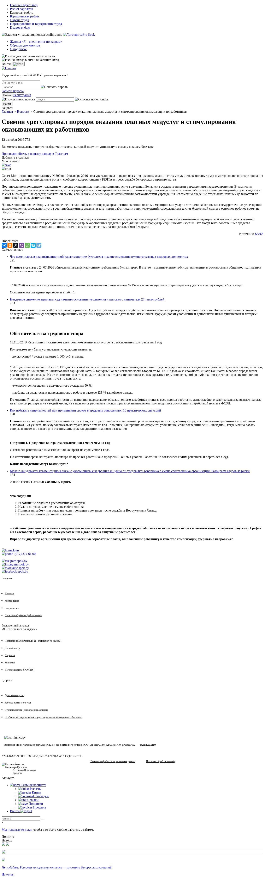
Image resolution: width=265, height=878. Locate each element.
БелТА (259, 234)
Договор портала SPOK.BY (19, 669)
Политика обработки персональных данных (112, 761)
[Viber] (21, 245)
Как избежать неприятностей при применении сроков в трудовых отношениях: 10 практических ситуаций (85, 410)
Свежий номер (12, 648)
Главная (7, 111)
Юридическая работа (25, 16)
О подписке (18, 49)
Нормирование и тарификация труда (36, 24)
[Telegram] (38, 245)
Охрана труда (19, 20)
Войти (7, 95)
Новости (23, 111)
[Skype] (33, 245)
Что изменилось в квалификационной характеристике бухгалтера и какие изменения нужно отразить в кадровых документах (99, 256)
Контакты (10, 662)
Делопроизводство (14, 695)
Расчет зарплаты (21, 9)
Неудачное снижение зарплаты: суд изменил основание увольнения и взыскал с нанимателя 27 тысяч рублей (87, 299)
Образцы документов (25, 45)
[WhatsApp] (27, 245)
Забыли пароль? (13, 91)
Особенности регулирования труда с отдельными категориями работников (43, 717)
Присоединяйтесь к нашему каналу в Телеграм (35, 153)
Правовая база (20, 27)
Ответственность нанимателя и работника (26, 709)
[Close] (18, 64)
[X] (15, 245)
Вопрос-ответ (12, 608)
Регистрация (22, 95)
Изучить (7, 874)
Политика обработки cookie (160, 761)
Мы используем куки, (17, 829)
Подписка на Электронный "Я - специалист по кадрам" (33, 640)
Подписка (10, 655)
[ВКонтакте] (4, 245)
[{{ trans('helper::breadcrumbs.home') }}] (10, 550)
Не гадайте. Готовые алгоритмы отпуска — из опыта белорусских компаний (57, 867)
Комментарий (12, 600)
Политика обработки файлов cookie (23, 615)
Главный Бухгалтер (23, 5)
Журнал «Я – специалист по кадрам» (36, 41)
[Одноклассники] (9, 245)
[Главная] (9, 68)
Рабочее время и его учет (18, 702)
